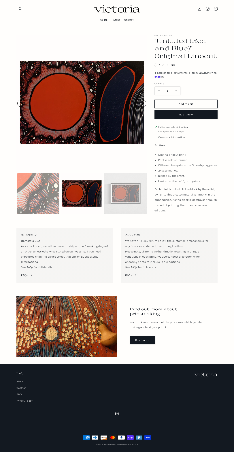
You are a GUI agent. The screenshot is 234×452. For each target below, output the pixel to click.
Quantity (159, 83)
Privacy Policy (24, 400)
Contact (21, 388)
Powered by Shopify (129, 444)
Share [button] (162, 145)
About (19, 381)
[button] (20, 9)
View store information (171, 137)
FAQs (24, 275)
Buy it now (186, 114)
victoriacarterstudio (112, 444)
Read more (142, 340)
